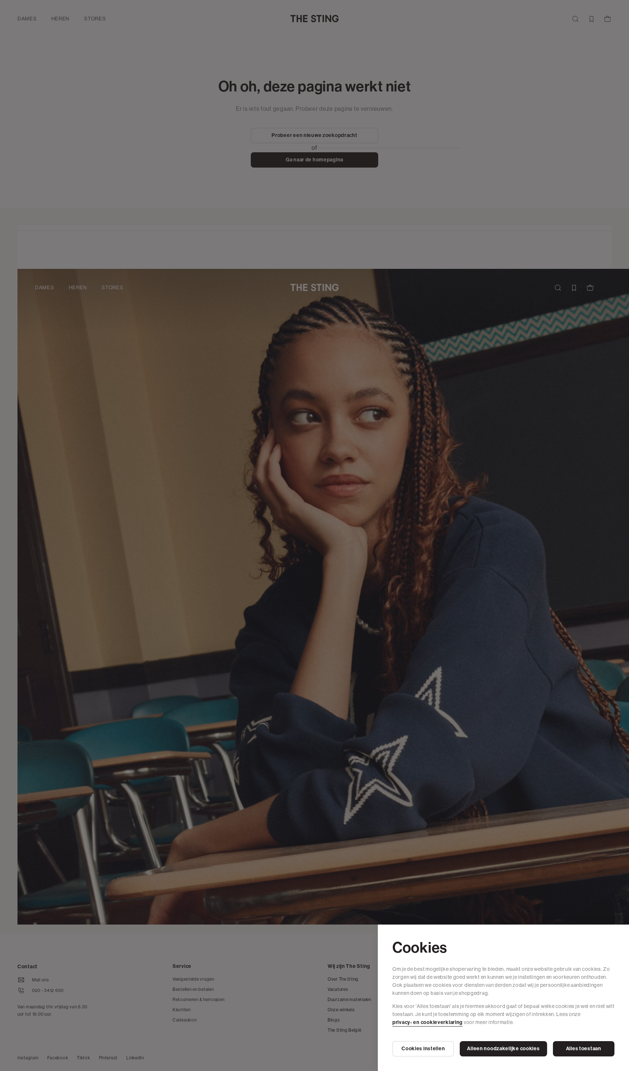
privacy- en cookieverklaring (427, 1022)
